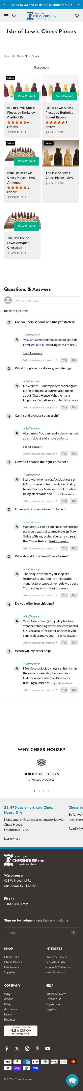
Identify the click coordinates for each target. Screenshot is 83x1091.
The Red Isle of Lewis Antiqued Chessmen (18, 242)
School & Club (55, 962)
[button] (64, 360)
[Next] (78, 4)
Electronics (12, 967)
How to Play (67, 531)
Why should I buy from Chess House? (41, 556)
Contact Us (53, 999)
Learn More (12, 838)
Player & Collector (58, 967)
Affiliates (10, 1009)
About (8, 999)
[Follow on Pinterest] (37, 1048)
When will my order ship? (33, 651)
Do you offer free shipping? (34, 603)
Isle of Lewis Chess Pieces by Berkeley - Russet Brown (60, 112)
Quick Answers (56, 994)
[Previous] (4, 4)
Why (7, 994)
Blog (7, 1004)
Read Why (76, 828)
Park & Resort (55, 972)
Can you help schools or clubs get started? (45, 322)
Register (51, 1009)
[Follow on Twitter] (17, 1048)
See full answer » (32, 353)
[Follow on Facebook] (6, 1048)
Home (7, 56)
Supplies (10, 972)
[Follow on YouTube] (48, 1048)
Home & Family (56, 957)
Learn (8, 1014)
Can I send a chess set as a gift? (37, 415)
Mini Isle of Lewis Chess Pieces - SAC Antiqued (21, 177)
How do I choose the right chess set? (41, 462)
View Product (26, 96)
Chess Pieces (13, 962)
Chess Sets (11, 957)
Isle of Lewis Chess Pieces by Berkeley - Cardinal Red (22, 112)
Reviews (10, 1019)
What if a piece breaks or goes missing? (43, 368)
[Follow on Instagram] (27, 1048)
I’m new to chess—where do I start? (40, 509)
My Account (54, 1004)
